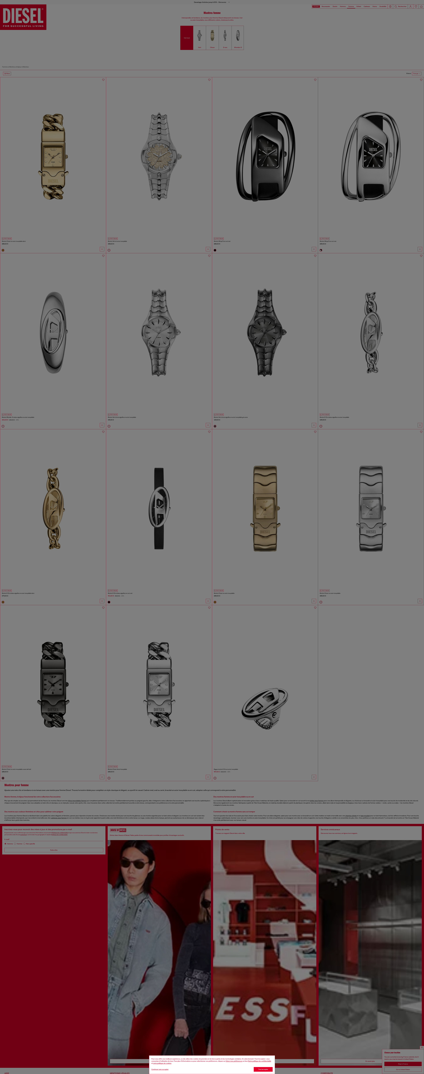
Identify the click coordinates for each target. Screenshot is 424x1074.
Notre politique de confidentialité (259, 1061)
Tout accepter (263, 1069)
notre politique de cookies (162, 1063)
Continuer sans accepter (159, 1069)
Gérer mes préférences (234, 1061)
